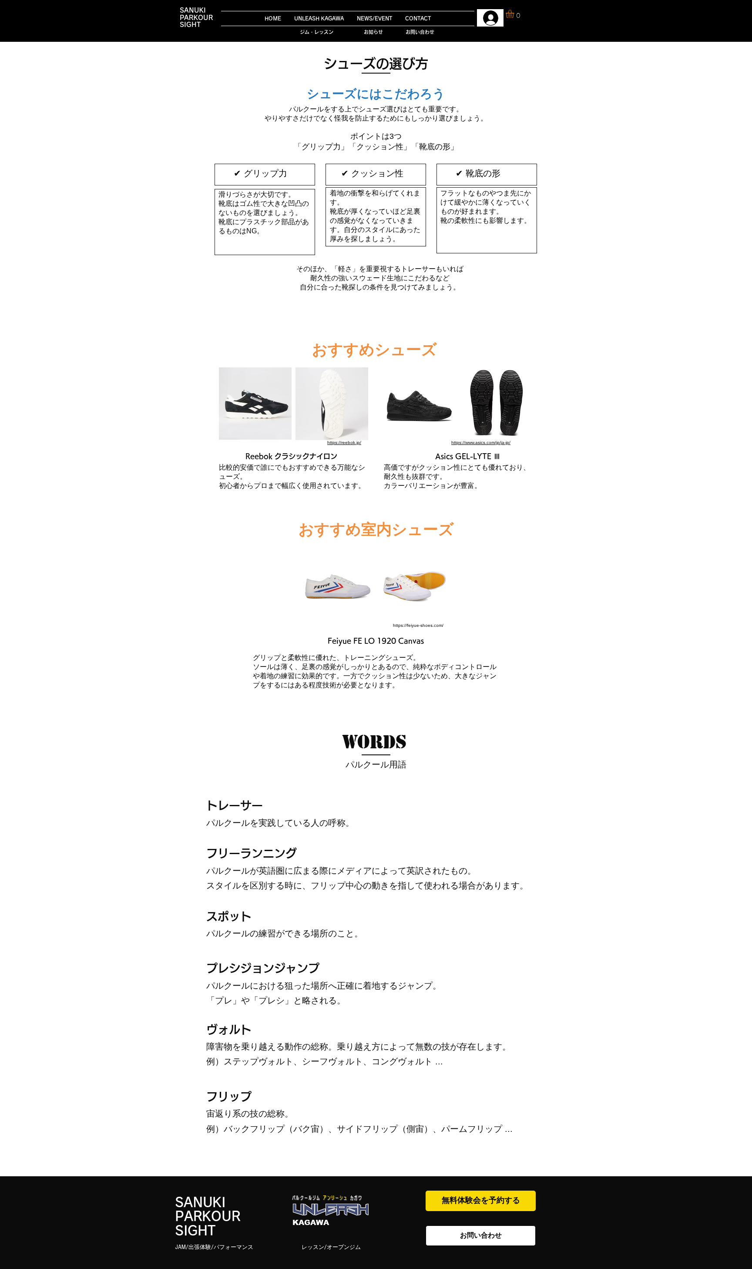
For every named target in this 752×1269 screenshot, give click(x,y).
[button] (515, 14)
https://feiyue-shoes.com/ (418, 625)
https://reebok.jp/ (344, 442)
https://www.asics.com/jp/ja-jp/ (480, 442)
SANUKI (193, 10)
